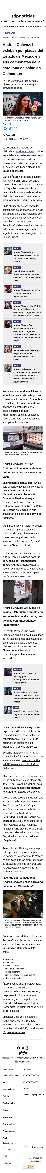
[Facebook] (5, 128)
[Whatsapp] (15, 128)
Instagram (7, 1163)
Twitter (5, 1156)
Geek (5, 1138)
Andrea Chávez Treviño (14, 37)
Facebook (7, 1149)
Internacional (33, 21)
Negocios (7, 1117)
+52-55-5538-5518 (31, 1075)
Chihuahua (33, 37)
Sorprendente (9, 1124)
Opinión (6, 1096)
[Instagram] (27, 1048)
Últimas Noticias (10, 21)
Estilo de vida (9, 1103)
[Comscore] (23, 1061)
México (22, 21)
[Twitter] (10, 128)
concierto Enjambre (13, 26)
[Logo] (23, 16)
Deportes (7, 1110)
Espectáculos (9, 1131)
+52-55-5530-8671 (31, 1082)
